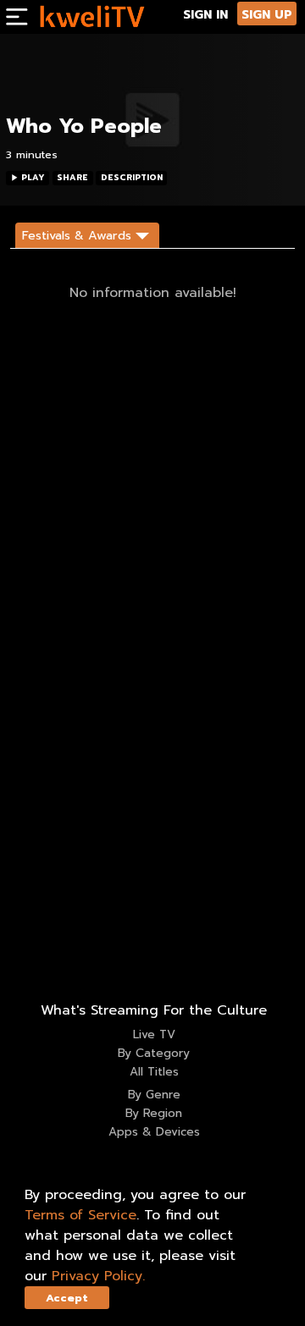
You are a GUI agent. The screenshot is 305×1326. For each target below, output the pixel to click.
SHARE (72, 178)
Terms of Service (80, 1215)
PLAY (33, 178)
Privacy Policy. (98, 1276)
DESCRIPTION (132, 178)
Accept (67, 1298)
